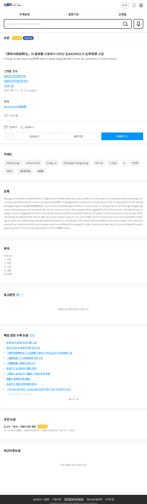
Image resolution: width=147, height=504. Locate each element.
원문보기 (34, 136)
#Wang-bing (13, 163)
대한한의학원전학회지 (16, 81)
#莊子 (10, 171)
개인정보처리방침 (74, 499)
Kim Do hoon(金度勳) (15, 106)
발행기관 (73, 14)
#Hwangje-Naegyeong (76, 163)
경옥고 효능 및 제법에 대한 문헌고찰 (23, 347)
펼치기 (72, 399)
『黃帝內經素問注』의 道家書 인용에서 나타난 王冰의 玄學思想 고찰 (39, 352)
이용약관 (56, 499)
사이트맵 (109, 499)
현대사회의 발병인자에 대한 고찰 (21, 342)
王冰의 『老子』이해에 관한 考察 (20, 426)
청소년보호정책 (94, 499)
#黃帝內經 (25, 171)
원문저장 (78, 136)
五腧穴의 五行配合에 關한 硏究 (21, 368)
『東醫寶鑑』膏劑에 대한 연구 (21, 363)
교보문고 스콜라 (41, 499)
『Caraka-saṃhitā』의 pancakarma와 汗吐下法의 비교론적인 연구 (38, 389)
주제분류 (24, 14)
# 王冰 (113, 163)
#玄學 (135, 163)
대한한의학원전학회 (15, 76)
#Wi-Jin (99, 163)
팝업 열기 (22, 295)
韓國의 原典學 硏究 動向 (18, 378)
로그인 (124, 5)
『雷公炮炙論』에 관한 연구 (19, 394)
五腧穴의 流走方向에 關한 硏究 (21, 383)
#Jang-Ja (52, 163)
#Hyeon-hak (33, 163)
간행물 (122, 14)
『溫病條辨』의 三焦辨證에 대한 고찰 (24, 357)
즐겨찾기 (137, 28)
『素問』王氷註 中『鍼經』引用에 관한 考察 (28, 373)
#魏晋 (41, 171)
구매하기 (121, 136)
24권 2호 (9, 86)
